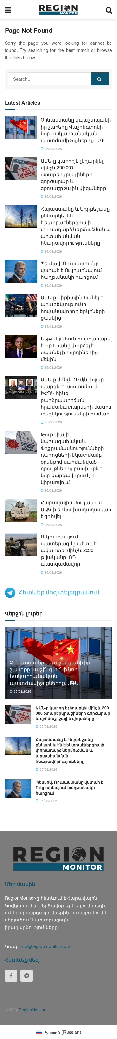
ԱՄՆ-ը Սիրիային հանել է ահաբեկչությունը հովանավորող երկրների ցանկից (73, 307)
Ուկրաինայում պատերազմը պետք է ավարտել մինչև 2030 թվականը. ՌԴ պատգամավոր (68, 550)
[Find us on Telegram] (26, 976)
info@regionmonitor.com (45, 946)
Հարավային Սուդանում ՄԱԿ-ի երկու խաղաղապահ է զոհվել (76, 509)
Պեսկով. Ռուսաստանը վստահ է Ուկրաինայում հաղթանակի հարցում (71, 270)
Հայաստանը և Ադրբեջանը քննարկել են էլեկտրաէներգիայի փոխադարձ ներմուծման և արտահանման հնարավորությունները (75, 225)
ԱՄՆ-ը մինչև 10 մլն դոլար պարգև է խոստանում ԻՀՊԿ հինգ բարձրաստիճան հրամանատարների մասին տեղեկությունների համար (76, 396)
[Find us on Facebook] (11, 976)
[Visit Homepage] (58, 9)
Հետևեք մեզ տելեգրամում (59, 592)
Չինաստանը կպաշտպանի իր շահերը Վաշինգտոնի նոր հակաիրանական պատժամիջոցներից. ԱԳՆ (76, 129)
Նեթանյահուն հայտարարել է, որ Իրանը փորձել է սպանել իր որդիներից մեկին (76, 348)
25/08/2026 (53, 148)
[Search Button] (109, 9)
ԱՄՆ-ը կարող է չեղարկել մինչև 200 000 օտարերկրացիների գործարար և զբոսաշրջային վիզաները (73, 174)
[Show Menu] (8, 9)
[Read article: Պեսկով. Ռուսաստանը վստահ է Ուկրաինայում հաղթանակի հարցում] (21, 271)
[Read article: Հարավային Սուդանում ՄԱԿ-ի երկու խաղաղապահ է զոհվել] (21, 510)
